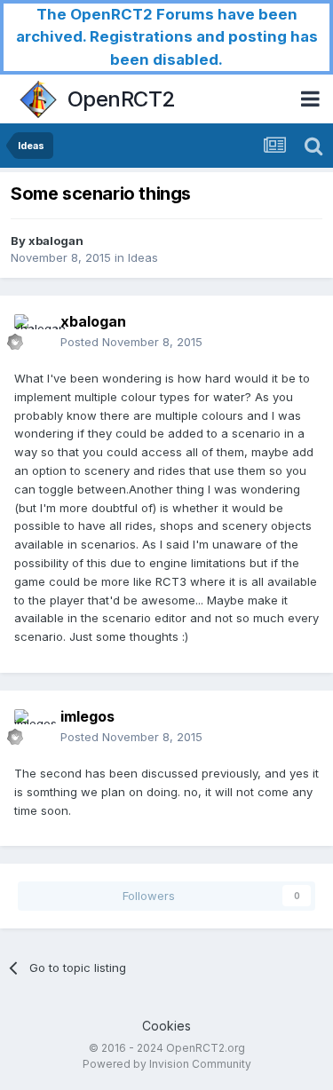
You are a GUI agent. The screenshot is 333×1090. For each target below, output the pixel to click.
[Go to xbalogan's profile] (32, 332)
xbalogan (55, 240)
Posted (131, 342)
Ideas (143, 257)
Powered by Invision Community (167, 1063)
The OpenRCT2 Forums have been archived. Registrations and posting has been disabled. (167, 36)
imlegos (87, 716)
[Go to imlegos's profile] (32, 727)
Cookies (166, 1025)
